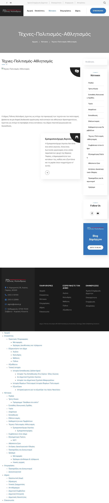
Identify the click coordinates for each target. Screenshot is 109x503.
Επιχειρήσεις (44, 303)
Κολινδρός (67, 297)
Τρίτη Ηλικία (93, 89)
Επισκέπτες (44, 295)
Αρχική (35, 42)
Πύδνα (65, 306)
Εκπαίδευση (93, 115)
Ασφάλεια (92, 110)
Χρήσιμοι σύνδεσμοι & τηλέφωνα (26, 459)
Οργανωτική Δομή (16, 478)
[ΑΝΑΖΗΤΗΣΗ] (104, 62)
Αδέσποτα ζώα (94, 163)
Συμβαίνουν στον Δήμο (18, 434)
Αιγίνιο (65, 293)
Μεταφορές (17, 342)
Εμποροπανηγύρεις (24, 431)
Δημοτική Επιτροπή (16, 494)
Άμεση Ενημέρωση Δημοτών (38, 3)
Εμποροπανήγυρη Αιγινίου (58, 139)
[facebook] (6, 3)
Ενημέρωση (69, 3)
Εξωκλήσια (17, 386)
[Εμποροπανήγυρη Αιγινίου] (21, 156)
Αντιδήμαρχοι (14, 488)
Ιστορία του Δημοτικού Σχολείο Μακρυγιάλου (35, 380)
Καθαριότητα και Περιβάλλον (21, 421)
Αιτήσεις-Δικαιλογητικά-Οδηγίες (22, 446)
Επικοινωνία (98, 11)
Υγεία (90, 104)
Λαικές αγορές (19, 462)
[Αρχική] (11, 10)
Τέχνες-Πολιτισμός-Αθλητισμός (22, 424)
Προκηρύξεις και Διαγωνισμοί (20, 450)
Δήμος (42, 307)
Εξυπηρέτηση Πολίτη (17, 437)
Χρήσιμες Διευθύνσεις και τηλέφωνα (27, 345)
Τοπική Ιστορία (15, 367)
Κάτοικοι (44, 42)
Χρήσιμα (91, 187)
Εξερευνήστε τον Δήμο (18, 349)
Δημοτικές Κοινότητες (17, 497)
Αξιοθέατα (67, 310)
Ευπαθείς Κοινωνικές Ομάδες (20, 405)
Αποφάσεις (81, 3)
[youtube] (11, 3)
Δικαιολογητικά (15, 472)
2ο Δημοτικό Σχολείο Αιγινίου (29, 377)
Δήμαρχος (13, 481)
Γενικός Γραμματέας (17, 484)
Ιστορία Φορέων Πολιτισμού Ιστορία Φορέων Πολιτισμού (36, 383)
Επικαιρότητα (56, 3)
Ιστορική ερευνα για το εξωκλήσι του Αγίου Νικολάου (38, 390)
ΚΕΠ (14, 440)
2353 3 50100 (13, 295)
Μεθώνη (66, 301)
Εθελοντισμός (93, 121)
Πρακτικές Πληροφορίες (18, 339)
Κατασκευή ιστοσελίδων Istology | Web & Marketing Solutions (80, 324)
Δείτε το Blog (95, 247)
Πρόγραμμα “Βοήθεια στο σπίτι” (26, 402)
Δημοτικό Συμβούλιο (17, 491)
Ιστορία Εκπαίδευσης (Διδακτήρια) (26, 371)
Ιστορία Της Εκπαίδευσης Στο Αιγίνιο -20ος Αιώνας (38, 374)
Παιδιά (90, 83)
